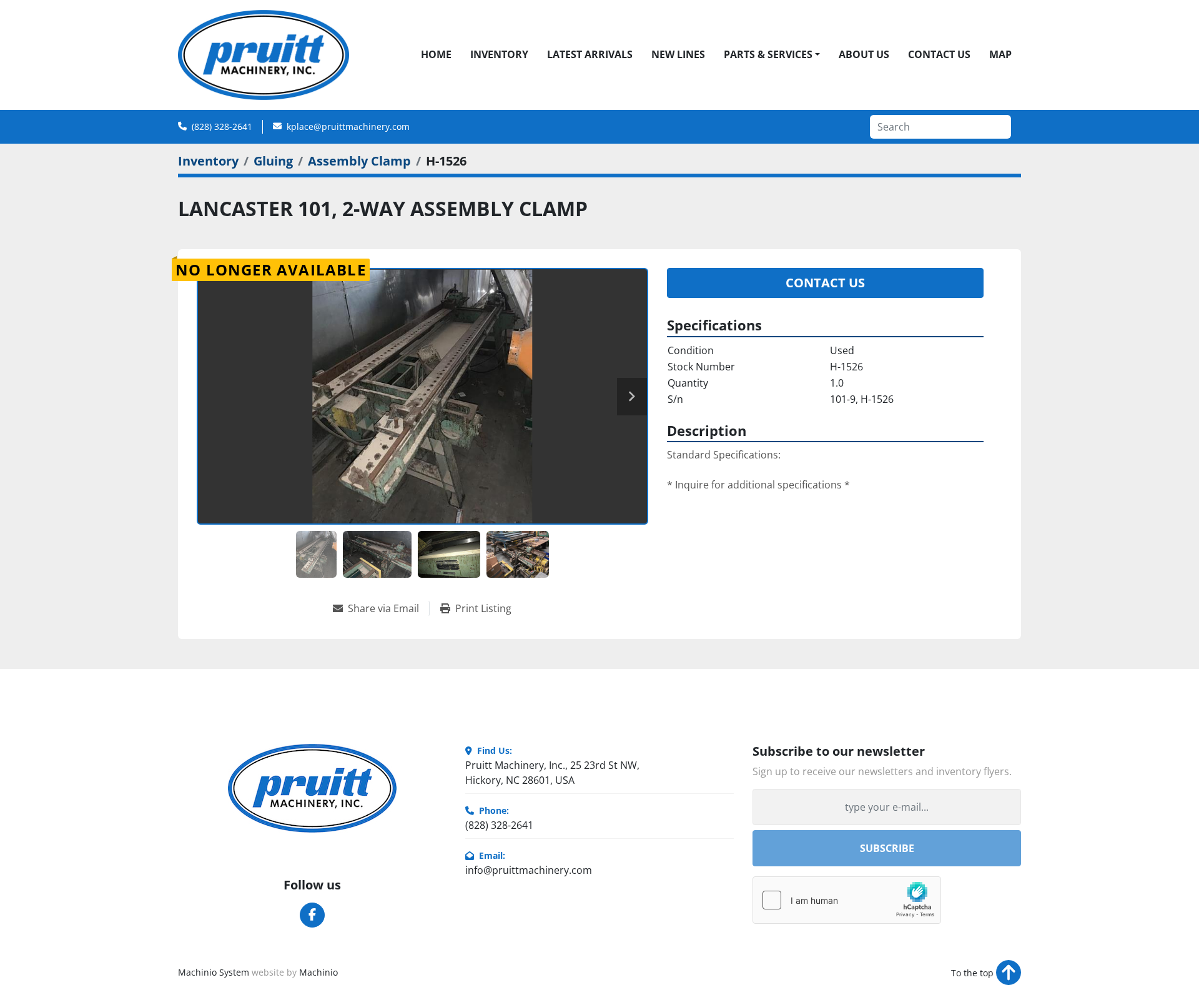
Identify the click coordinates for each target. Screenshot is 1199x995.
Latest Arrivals (590, 54)
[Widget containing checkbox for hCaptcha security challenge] (846, 900)
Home (436, 54)
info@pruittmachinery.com (528, 870)
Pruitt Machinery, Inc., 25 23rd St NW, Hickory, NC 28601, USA (552, 772)
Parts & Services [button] (768, 54)
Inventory (499, 54)
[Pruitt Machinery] (312, 788)
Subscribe (887, 848)
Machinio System (213, 972)
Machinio (318, 972)
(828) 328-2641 (222, 126)
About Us (864, 54)
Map (1000, 54)
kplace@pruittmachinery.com (348, 126)
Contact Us (939, 54)
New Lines (678, 54)
